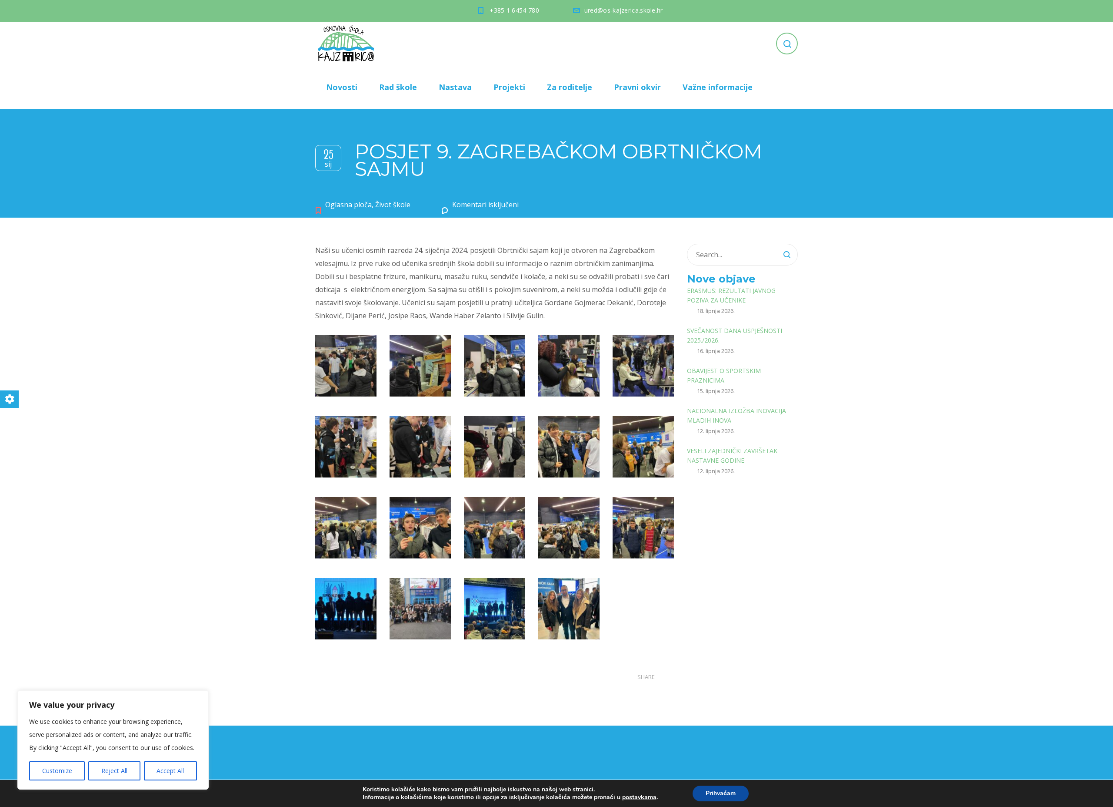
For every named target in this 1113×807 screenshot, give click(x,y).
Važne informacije (718, 87)
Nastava (455, 87)
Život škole (392, 204)
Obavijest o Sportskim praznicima (724, 375)
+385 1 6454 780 (514, 10)
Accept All (170, 771)
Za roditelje (569, 87)
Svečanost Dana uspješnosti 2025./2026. (734, 335)
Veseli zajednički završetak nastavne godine (732, 455)
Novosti (341, 87)
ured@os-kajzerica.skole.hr (623, 10)
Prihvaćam (721, 793)
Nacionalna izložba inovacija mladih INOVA (736, 415)
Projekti (509, 87)
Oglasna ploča (348, 204)
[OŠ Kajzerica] (347, 43)
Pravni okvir (637, 87)
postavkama (639, 797)
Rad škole (398, 87)
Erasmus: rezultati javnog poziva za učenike (731, 295)
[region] (113, 740)
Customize (57, 771)
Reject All (114, 771)
